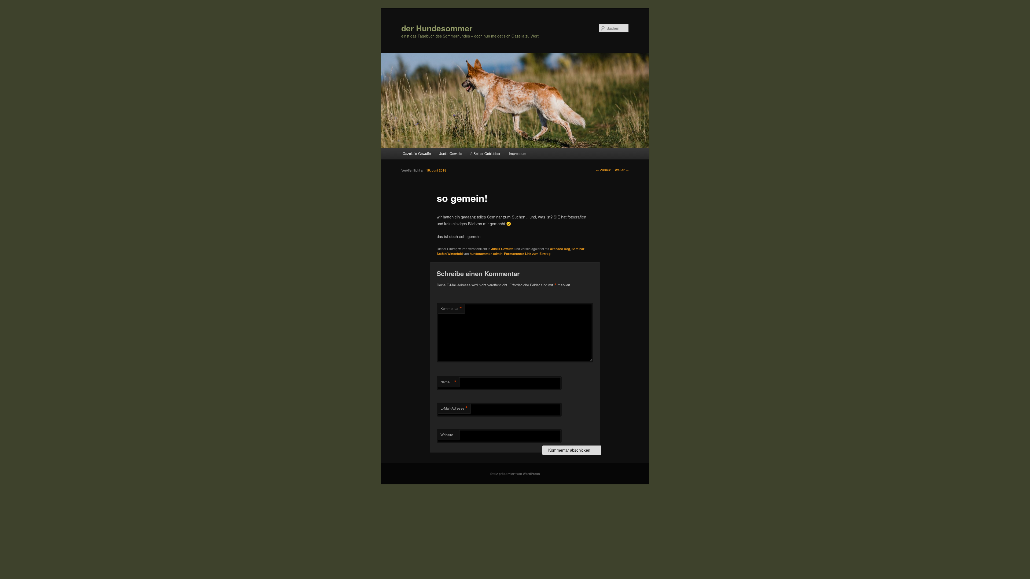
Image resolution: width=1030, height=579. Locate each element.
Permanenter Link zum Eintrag (527, 253)
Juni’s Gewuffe (450, 153)
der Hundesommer (437, 28)
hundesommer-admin (486, 253)
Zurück (603, 170)
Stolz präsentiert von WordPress (515, 473)
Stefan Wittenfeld (450, 253)
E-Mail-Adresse (454, 408)
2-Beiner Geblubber (485, 153)
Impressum (517, 153)
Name (448, 382)
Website (446, 434)
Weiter (622, 170)
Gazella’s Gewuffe (417, 153)
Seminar (578, 248)
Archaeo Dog (560, 248)
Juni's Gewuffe (502, 248)
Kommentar (451, 308)
